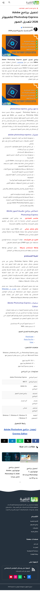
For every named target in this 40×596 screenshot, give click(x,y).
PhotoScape (29, 337)
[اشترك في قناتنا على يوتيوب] (11, 577)
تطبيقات (35, 528)
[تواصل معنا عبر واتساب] (20, 577)
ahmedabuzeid (28, 27)
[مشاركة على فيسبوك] (35, 441)
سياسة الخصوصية (32, 551)
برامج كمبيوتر (34, 525)
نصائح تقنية (34, 531)
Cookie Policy (34, 554)
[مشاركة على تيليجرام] (12, 441)
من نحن (36, 544)
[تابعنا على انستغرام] (15, 577)
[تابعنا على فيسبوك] (29, 577)
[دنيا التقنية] (32, 2)
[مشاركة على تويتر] (27, 441)
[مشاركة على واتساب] (20, 441)
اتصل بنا (35, 547)
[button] (9, 2)
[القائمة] (3, 2)
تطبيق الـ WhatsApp (9, 289)
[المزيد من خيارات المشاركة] (4, 441)
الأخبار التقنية (34, 521)
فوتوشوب (21, 8)
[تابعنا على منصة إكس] (24, 577)
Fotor (31, 342)
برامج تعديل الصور (30, 8)
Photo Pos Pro (28, 340)
